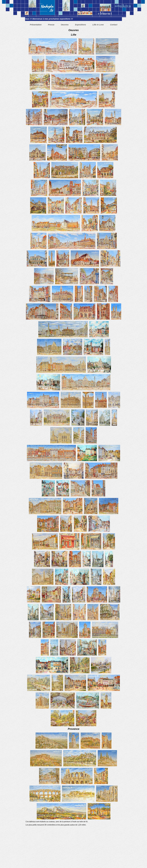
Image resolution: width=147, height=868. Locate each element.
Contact (113, 25)
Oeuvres (65, 25)
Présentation (36, 25)
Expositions (80, 25)
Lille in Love (98, 25)
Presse (51, 25)
